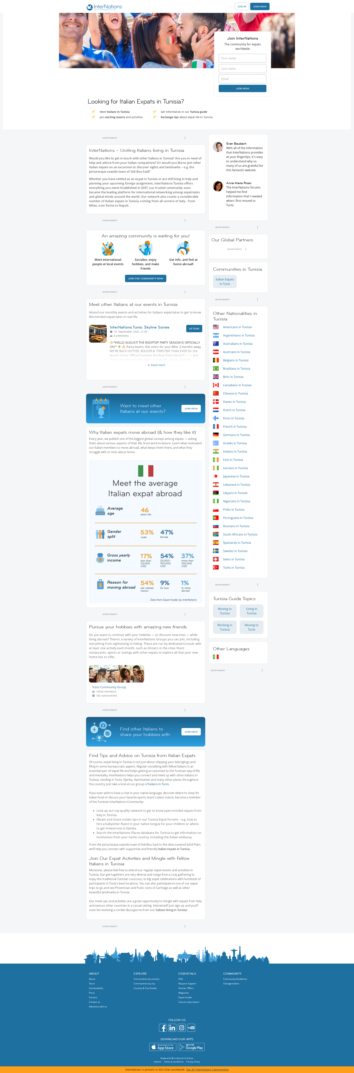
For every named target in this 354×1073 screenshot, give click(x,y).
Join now (242, 88)
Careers (93, 997)
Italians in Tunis (158, 784)
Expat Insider (185, 997)
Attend (194, 328)
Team (92, 983)
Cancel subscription (188, 1002)
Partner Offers (186, 988)
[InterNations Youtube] (191, 1028)
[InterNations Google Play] (191, 1047)
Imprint (157, 1061)
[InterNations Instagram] (182, 1028)
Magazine (183, 992)
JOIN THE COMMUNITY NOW (145, 278)
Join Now (260, 6)
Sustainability (96, 988)
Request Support (187, 983)
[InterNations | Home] (103, 8)
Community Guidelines (235, 978)
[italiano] (216, 657)
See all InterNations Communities (207, 1069)
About (92, 978)
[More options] (185, 138)
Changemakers (231, 983)
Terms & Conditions (173, 1061)
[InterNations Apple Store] (162, 1047)
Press (92, 992)
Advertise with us (98, 1006)
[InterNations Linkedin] (172, 1028)
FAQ (180, 978)
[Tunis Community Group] (118, 681)
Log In (242, 6)
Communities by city (144, 983)
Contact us (94, 1002)
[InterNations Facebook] (163, 1028)
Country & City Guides (145, 988)
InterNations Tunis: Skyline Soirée (139, 327)
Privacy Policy (193, 1061)
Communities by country (146, 978)
